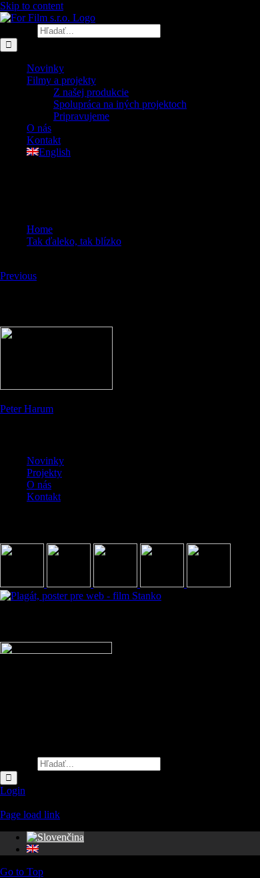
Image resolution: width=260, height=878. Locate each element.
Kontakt (44, 496)
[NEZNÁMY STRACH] (70, 583)
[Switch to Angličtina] (33, 849)
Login (12, 790)
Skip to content (31, 5)
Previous (18, 275)
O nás (39, 484)
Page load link (30, 814)
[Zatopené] (116, 583)
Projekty (44, 472)
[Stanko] (80, 595)
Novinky (45, 460)
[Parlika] (163, 583)
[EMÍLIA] (23, 583)
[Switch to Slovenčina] (55, 837)
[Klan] (209, 583)
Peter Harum (26, 408)
